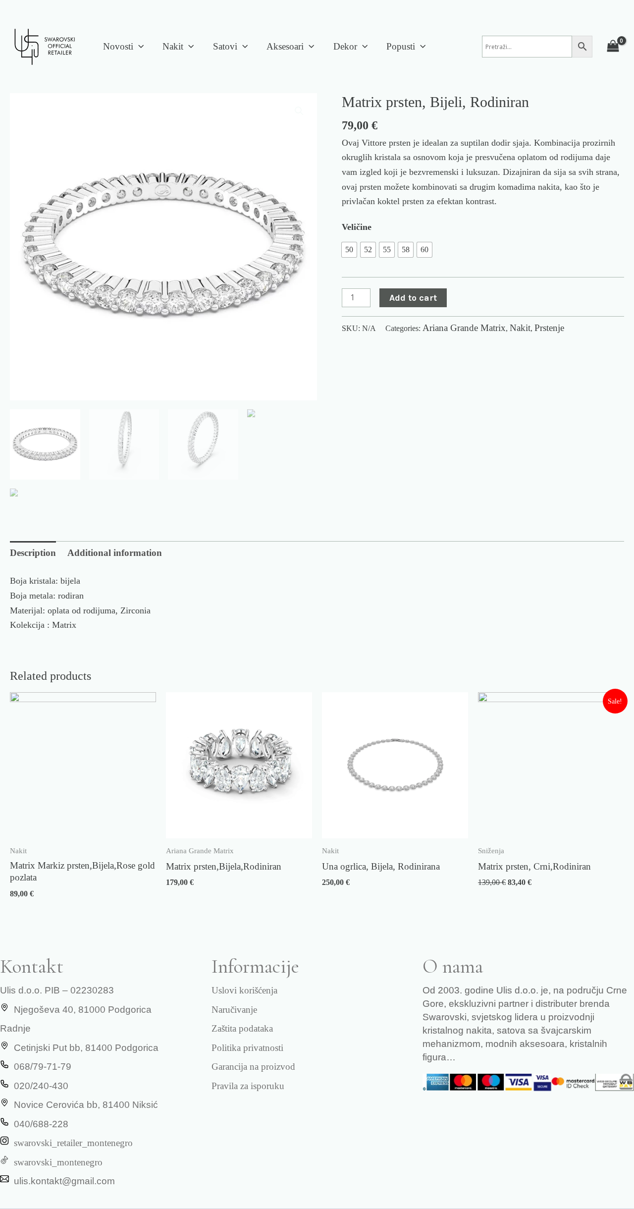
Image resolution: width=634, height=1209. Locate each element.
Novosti (118, 46)
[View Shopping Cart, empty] (613, 46)
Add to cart (413, 297)
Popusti (400, 46)
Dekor (345, 46)
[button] (138, 46)
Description (33, 553)
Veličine (356, 227)
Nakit (172, 46)
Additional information (114, 553)
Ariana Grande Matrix (464, 328)
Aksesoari (285, 46)
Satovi (225, 46)
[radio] (349, 249)
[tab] (33, 553)
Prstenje (549, 328)
